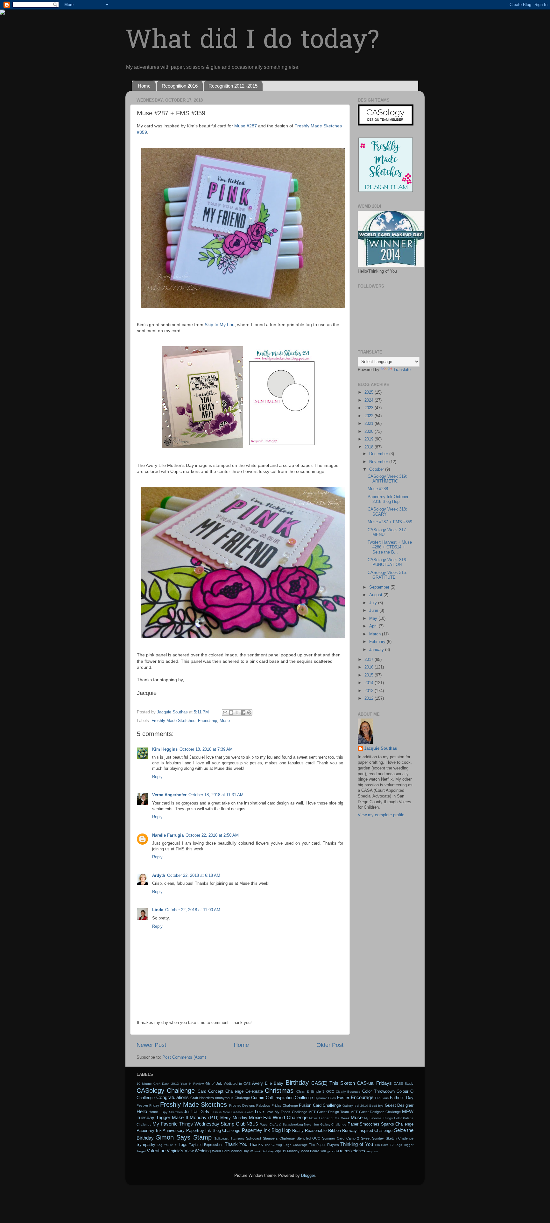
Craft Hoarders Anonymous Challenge (220, 1098)
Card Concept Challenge (220, 1091)
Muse (225, 721)
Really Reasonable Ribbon (316, 1130)
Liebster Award (242, 1112)
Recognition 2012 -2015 (232, 86)
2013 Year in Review (187, 1083)
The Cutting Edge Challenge (286, 1145)
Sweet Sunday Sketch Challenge (387, 1138)
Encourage (362, 1097)
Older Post (329, 1045)
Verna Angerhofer (169, 795)
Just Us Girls (196, 1112)
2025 (369, 392)
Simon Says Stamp (184, 1137)
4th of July (213, 1083)
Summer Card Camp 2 (340, 1138)
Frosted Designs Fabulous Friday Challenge (263, 1105)
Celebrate (254, 1091)
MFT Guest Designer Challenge (375, 1112)
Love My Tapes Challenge (286, 1112)
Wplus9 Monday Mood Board (297, 1151)
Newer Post (151, 1045)
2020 (369, 431)
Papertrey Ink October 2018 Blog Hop (388, 499)
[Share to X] (237, 712)
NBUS (252, 1124)
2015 (369, 675)
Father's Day (401, 1098)
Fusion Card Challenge (320, 1105)
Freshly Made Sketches (173, 721)
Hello (142, 1111)
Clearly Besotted (348, 1091)
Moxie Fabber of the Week (329, 1118)
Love (259, 1112)
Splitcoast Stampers (229, 1138)
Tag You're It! (167, 1145)
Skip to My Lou (220, 324)
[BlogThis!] (231, 712)
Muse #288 (378, 489)
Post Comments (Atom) (184, 1057)
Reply (157, 777)
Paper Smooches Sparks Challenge (380, 1124)
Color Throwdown (378, 1091)
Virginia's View (180, 1151)
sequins (372, 1151)
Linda (157, 910)
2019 (369, 439)
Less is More (220, 1112)
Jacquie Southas (380, 748)
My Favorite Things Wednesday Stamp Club (198, 1123)
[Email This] (225, 712)
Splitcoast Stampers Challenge (270, 1138)
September (380, 587)
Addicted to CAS (237, 1083)
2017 (369, 659)
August (376, 595)
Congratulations (172, 1097)
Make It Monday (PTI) (195, 1117)
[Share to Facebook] (243, 712)
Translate (402, 370)
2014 (369, 683)
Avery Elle (262, 1083)
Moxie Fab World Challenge (278, 1117)
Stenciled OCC (309, 1138)
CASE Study (403, 1083)
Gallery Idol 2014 (355, 1105)
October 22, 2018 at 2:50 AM (212, 835)
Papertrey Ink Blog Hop (266, 1130)
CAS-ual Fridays (374, 1083)
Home (144, 86)
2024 (369, 400)
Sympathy (146, 1144)
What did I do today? (252, 41)
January (377, 649)
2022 (369, 416)
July (373, 603)
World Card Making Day (230, 1151)
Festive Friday (148, 1105)
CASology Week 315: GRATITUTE (387, 575)
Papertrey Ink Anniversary (161, 1130)
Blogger (308, 1175)
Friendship (207, 721)
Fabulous (382, 1098)
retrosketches (352, 1151)
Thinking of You (356, 1144)
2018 (369, 447)
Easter (343, 1098)
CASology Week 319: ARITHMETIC (387, 478)
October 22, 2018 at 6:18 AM (193, 875)
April (374, 626)
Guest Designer (399, 1105)
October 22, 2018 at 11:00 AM (192, 910)
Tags (183, 1144)
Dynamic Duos (325, 1098)
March (375, 634)
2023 (369, 408)
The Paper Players (324, 1145)
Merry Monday (233, 1118)
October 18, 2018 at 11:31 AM (215, 795)
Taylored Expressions (206, 1145)
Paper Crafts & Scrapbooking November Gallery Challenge (303, 1124)
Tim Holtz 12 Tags (388, 1145)
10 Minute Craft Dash (153, 1083)
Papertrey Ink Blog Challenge (213, 1130)
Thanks (256, 1144)
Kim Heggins (165, 749)
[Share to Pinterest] (249, 712)
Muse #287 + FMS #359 (390, 522)
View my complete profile (381, 815)
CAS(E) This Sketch (333, 1083)
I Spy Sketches (171, 1112)
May (373, 618)
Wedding (203, 1151)
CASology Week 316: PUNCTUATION (387, 562)
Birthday (297, 1082)
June (374, 610)
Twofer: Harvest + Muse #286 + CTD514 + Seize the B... (390, 547)
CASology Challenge (166, 1090)
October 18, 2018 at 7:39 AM (206, 749)
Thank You (236, 1144)
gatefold (333, 1151)
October (377, 469)
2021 (369, 423)
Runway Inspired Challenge (367, 1130)
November (379, 462)
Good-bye (376, 1105)
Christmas (279, 1090)
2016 (369, 667)
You (323, 1151)
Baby (278, 1083)
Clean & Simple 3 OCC (315, 1091)
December (379, 454)
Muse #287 (245, 125)
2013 (369, 691)
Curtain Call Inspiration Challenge (282, 1098)
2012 (369, 698)
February (378, 642)
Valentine (156, 1150)
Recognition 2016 (180, 86)
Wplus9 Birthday (262, 1151)
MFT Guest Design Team (328, 1112)
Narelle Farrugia (168, 835)
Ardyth (158, 875)
